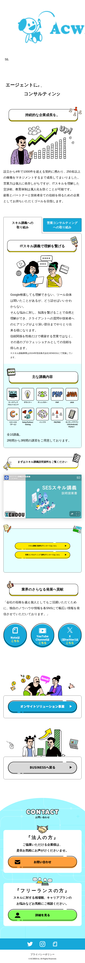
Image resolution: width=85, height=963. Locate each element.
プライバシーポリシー (42, 954)
